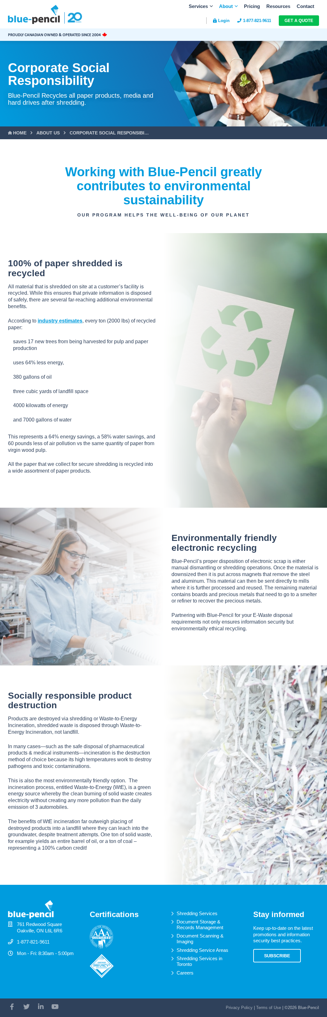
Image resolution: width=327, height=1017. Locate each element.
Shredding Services (197, 913)
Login (224, 20)
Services (198, 6)
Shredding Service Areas (202, 950)
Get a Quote (299, 20)
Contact (305, 6)
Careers (185, 972)
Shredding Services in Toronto (199, 961)
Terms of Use (268, 1007)
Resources (278, 6)
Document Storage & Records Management (200, 924)
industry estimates (60, 320)
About (226, 6)
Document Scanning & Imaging (200, 938)
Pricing (252, 6)
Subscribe (277, 955)
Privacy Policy (239, 1007)
